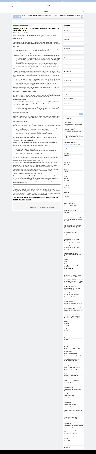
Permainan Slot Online (68, 301)
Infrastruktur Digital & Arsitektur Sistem (71, 232)
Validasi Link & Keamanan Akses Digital (71, 443)
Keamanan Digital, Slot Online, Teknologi (71, 247)
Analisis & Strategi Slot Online (69, 203)
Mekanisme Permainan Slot (69, 268)
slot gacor (66, 30)
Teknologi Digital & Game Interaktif (70, 404)
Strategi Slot (22, 199)
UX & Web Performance (68, 440)
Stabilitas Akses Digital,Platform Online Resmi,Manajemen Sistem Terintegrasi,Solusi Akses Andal (72, 377)
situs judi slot (66, 323)
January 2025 (66, 185)
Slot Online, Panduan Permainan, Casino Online (73, 365)
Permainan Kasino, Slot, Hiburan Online (71, 298)
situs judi (66, 321)
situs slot (66, 330)
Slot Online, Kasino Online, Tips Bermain (71, 362)
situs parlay (66, 94)
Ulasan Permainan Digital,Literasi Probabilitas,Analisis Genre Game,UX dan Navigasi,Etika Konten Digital (72, 435)
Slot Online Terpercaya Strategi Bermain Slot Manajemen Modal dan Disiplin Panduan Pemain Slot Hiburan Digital (73, 350)
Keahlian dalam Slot (33, 197)
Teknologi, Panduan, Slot (68, 427)
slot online (16, 199)
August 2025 (66, 169)
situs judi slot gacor (68, 325)
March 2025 (66, 180)
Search (65, 112)
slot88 (65, 84)
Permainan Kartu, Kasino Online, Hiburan (71, 294)
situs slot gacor (67, 34)
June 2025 (66, 173)
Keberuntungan (42, 197)
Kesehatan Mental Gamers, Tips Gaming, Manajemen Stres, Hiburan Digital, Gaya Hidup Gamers (72, 254)
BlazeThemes (55, 451)
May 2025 (66, 176)
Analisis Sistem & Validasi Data (70, 205)
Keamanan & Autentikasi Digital (70, 236)
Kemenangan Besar (50, 197)
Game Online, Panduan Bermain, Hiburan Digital (73, 217)
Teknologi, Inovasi (67, 423)
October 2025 (66, 164)
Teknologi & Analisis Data (69, 382)
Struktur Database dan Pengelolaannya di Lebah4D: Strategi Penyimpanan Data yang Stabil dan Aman (74, 136)
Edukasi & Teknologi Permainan (70, 210)
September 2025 (67, 167)
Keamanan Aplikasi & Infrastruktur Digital (72, 242)
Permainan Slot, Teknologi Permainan (71, 314)
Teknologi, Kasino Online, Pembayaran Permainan (73, 425)
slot (65, 57)
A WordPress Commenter (69, 144)
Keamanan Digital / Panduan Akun (70, 245)
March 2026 (66, 153)
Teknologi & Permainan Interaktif (70, 399)
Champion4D (19, 197)
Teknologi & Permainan (68, 397)
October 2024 (66, 192)
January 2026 (66, 157)
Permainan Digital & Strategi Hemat (70, 292)
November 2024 (67, 190)
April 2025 (66, 178)
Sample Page (47, 11)
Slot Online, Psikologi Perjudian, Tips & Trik (72, 367)
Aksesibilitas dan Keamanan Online (70, 198)
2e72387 (15, 32)
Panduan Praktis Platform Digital (70, 286)
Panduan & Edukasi (67, 270)
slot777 (65, 373)
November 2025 (67, 162)
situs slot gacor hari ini (68, 53)
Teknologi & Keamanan (68, 387)
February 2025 (67, 183)
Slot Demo (66, 339)
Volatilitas (28, 199)
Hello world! (78, 144)
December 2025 (67, 160)
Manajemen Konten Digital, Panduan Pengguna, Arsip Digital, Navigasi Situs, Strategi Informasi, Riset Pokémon (73, 265)
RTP (57, 197)
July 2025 (66, 171)
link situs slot (66, 39)
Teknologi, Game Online (68, 421)
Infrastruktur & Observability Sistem (70, 230)
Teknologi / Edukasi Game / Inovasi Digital (72, 380)
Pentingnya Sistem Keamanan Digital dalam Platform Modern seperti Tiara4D (62, 1)
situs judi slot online (68, 328)
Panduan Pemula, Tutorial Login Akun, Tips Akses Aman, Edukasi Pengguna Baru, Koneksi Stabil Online (73, 282)
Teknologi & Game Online (69, 384)
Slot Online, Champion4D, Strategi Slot (20, 25)
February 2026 (67, 155)
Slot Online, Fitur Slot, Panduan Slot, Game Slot (73, 355)
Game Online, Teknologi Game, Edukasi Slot (72, 223)
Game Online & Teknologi (69, 214)
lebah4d (65, 261)
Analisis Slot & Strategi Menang (70, 208)
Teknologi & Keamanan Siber (69, 395)
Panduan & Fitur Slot (68, 273)
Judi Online (66, 234)
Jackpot (25, 197)
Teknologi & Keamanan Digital (69, 393)
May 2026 (66, 151)
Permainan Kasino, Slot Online (70, 296)
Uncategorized (67, 438)
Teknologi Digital (67, 402)
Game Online (66, 212)
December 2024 (67, 187)
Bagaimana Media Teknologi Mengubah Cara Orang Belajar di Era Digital (29, 15)
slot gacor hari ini (67, 71)
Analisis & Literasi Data (68, 201)
